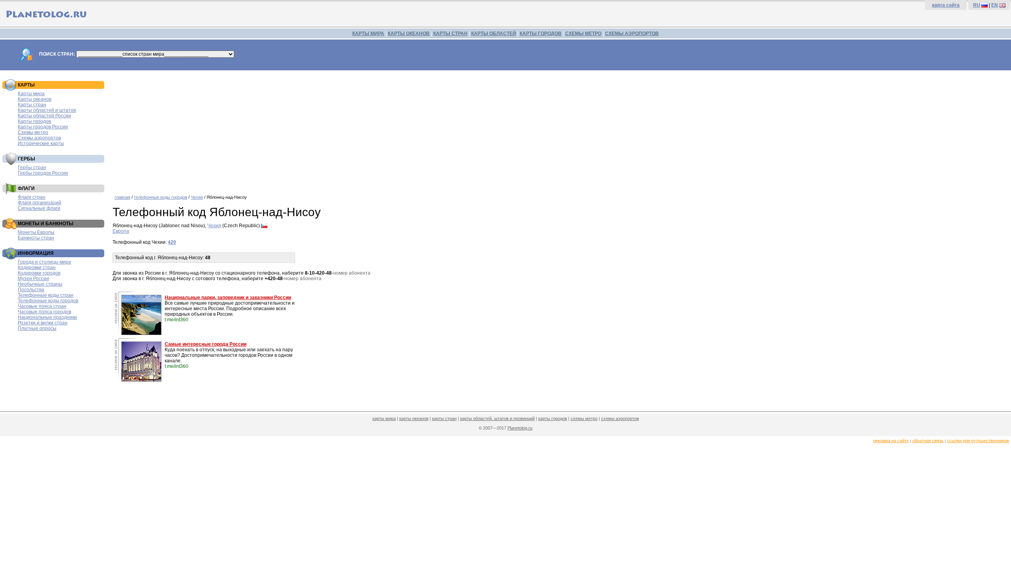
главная (122, 197)
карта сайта (946, 5)
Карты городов (34, 121)
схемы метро (584, 418)
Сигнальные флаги (39, 208)
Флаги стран (31, 197)
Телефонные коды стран (45, 295)
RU (976, 5)
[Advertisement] (560, 129)
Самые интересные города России (205, 344)
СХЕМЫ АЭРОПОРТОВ (632, 33)
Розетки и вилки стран (43, 323)
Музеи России (33, 278)
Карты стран (32, 104)
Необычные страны (40, 284)
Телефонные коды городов (48, 300)
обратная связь (927, 440)
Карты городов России (43, 127)
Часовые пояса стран (42, 306)
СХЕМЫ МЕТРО (583, 33)
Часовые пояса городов (44, 312)
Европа (121, 231)
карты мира (384, 418)
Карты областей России (44, 116)
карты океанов (413, 418)
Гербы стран (32, 167)
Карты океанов (34, 99)
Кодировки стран (37, 267)
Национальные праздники (47, 317)
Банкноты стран (36, 238)
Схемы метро (33, 132)
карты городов (552, 418)
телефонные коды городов (160, 197)
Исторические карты (41, 143)
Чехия (197, 197)
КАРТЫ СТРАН (450, 33)
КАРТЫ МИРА (368, 33)
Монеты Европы (36, 232)
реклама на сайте (891, 440)
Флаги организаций (39, 202)
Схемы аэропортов (39, 138)
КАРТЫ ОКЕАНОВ (409, 33)
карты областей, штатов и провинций (497, 418)
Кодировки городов (39, 273)
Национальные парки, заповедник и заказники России (228, 297)
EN (994, 5)
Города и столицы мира (44, 262)
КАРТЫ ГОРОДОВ (541, 33)
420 (172, 242)
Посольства (31, 289)
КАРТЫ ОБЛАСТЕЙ (493, 33)
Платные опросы (37, 328)
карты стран (444, 418)
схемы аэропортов (620, 418)
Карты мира (31, 93)
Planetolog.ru (519, 428)
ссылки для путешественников (978, 440)
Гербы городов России (43, 173)
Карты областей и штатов (47, 110)
